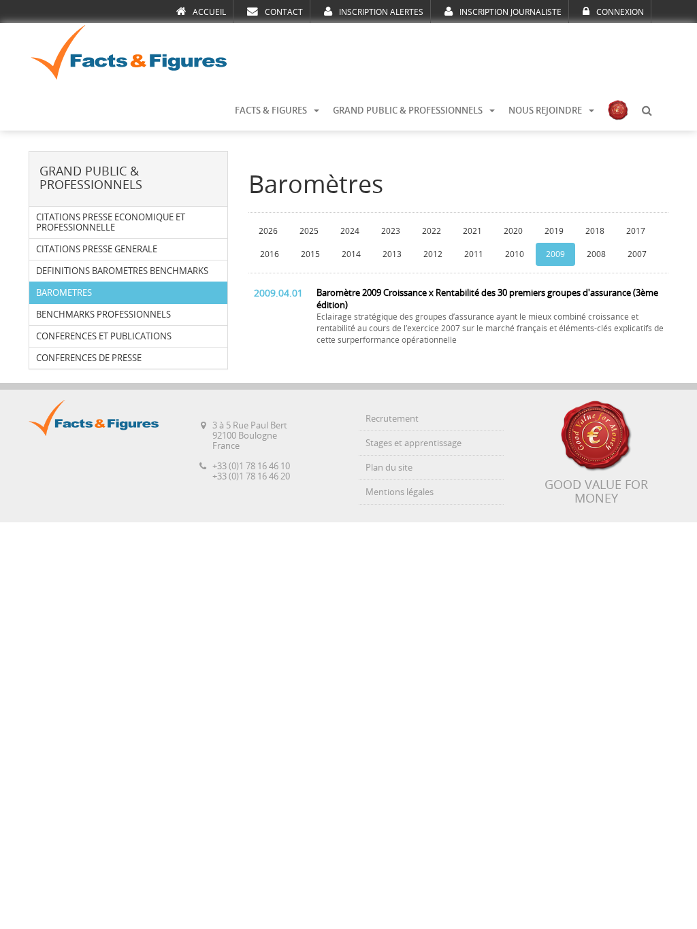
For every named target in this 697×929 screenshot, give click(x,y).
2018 (594, 231)
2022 (431, 231)
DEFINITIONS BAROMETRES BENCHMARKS (122, 271)
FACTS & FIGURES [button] (271, 110)
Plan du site (389, 467)
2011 (473, 254)
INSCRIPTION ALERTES (381, 12)
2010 (514, 254)
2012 (432, 254)
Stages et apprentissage (413, 443)
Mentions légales (400, 492)
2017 (635, 231)
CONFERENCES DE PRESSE (89, 358)
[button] (646, 110)
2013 (392, 254)
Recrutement (392, 418)
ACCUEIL (209, 12)
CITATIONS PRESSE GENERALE (96, 249)
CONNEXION (620, 12)
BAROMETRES (64, 293)
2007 (637, 254)
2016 (269, 254)
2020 (513, 231)
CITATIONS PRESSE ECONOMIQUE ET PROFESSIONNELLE (110, 222)
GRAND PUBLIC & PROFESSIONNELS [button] (408, 110)
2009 (555, 254)
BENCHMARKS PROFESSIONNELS (103, 314)
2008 (596, 254)
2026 (268, 231)
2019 (554, 231)
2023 (390, 231)
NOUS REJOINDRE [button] (545, 110)
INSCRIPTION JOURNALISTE (510, 12)
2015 (310, 254)
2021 (472, 231)
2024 (349, 231)
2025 (309, 231)
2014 (351, 254)
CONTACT (284, 12)
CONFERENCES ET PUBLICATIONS (104, 336)
